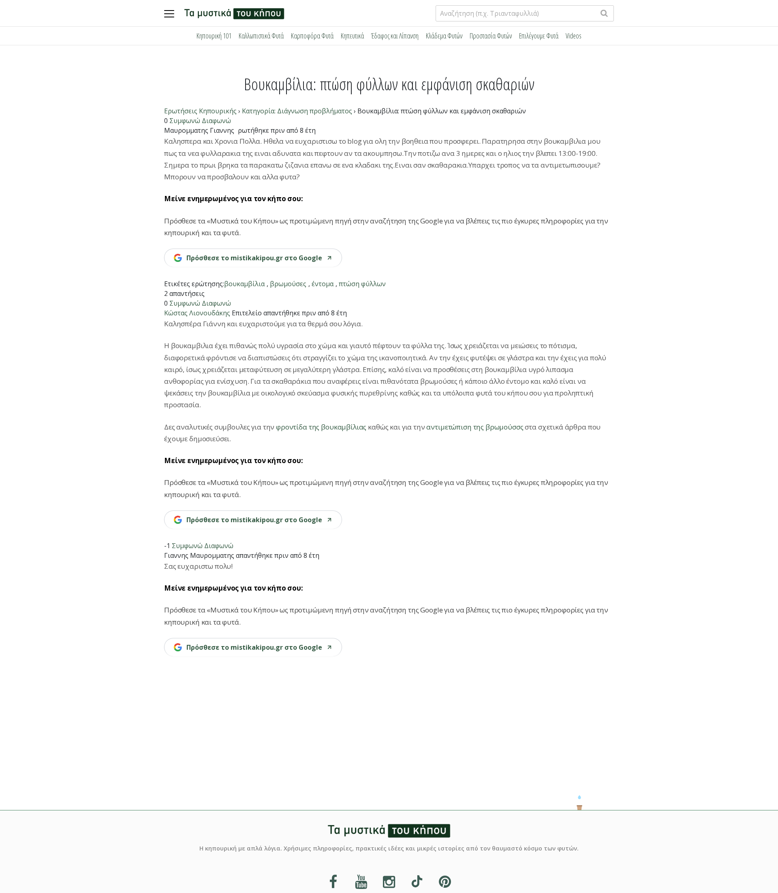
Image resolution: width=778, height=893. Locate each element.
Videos (573, 35)
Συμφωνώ (184, 120)
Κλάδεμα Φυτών (444, 35)
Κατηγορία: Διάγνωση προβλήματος (297, 110)
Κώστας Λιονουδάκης (197, 312)
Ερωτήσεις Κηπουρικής (200, 110)
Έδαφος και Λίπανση (395, 35)
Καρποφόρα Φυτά (312, 35)
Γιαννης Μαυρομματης (199, 555)
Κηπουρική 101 (214, 35)
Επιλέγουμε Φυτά (538, 35)
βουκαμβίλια (244, 283)
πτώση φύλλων (362, 283)
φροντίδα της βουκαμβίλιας (321, 427)
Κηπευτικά (352, 35)
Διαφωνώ (216, 120)
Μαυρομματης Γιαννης (199, 130)
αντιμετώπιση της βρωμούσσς (474, 427)
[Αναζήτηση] (604, 13)
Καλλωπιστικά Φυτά (261, 35)
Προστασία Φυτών (491, 35)
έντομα (322, 283)
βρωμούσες (288, 283)
